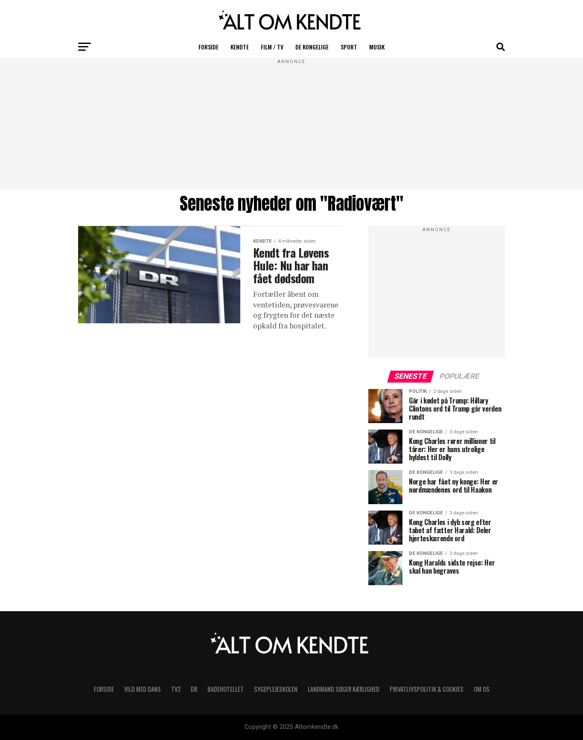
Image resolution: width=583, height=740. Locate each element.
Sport (349, 46)
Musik (377, 46)
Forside (208, 46)
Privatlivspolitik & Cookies (426, 689)
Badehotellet (225, 689)
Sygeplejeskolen (275, 689)
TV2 (176, 689)
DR (194, 689)
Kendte (239, 46)
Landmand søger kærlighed (343, 689)
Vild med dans (142, 689)
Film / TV (272, 46)
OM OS (482, 689)
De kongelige (312, 46)
